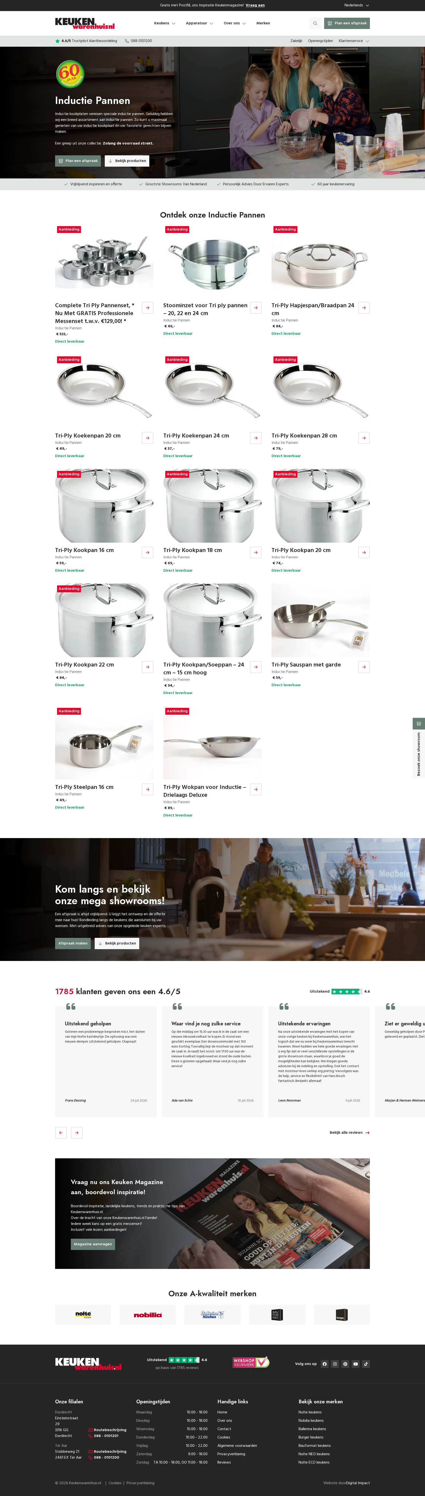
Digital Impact (358, 1483)
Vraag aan (255, 5)
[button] (61, 1133)
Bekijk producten (130, 161)
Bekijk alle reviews (346, 1133)
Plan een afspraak (82, 161)
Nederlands (354, 5)
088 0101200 (141, 41)
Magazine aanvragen (93, 1244)
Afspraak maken (73, 943)
